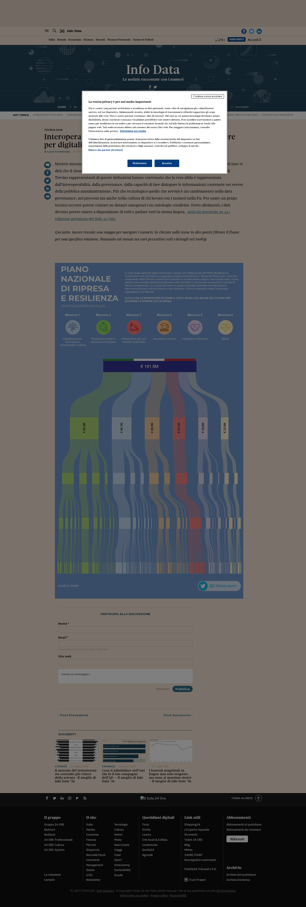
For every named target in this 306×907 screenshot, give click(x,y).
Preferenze (140, 163)
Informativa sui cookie (133, 131)
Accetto (167, 163)
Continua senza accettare (207, 96)
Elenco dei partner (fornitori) (105, 150)
